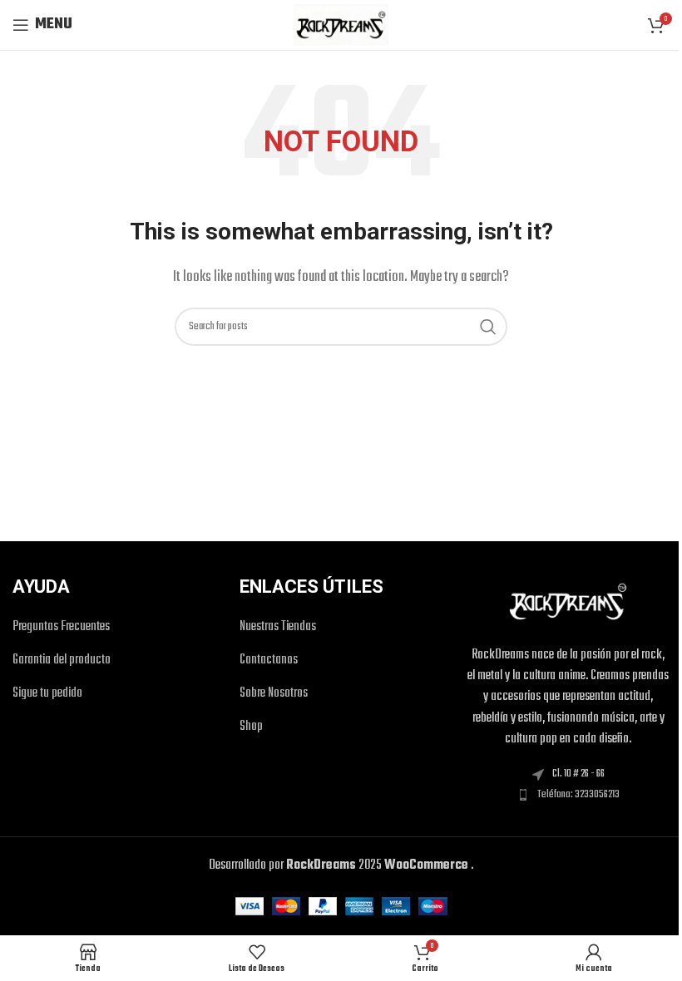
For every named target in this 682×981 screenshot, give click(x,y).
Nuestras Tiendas (278, 627)
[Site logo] (341, 25)
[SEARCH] (488, 327)
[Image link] (568, 602)
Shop (251, 727)
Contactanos (269, 660)
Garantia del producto (61, 660)
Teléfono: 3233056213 (578, 794)
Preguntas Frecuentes (61, 627)
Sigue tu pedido (47, 693)
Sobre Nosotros (274, 693)
